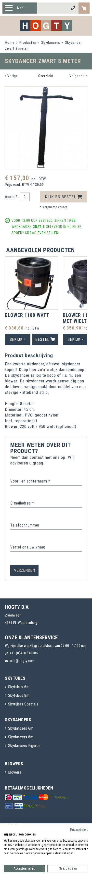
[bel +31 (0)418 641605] (73, 8)
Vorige (12, 76)
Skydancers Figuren (24, 745)
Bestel (43, 339)
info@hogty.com (22, 661)
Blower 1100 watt (27, 315)
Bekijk (17, 339)
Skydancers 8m (21, 737)
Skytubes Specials (23, 704)
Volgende (77, 76)
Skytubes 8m (19, 695)
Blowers (15, 772)
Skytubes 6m (19, 686)
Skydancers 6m (21, 728)
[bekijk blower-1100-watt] (31, 283)
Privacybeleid (79, 830)
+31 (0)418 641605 (24, 653)
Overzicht (45, 76)
